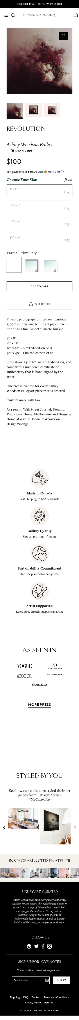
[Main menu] (6, 15)
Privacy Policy (33, 1002)
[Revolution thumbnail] (15, 111)
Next (73, 828)
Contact (36, 997)
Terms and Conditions (56, 997)
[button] (39, 172)
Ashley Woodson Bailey (29, 144)
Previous (5, 828)
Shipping (15, 997)
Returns (48, 1002)
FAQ (25, 997)
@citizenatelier (52, 860)
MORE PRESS (39, 705)
